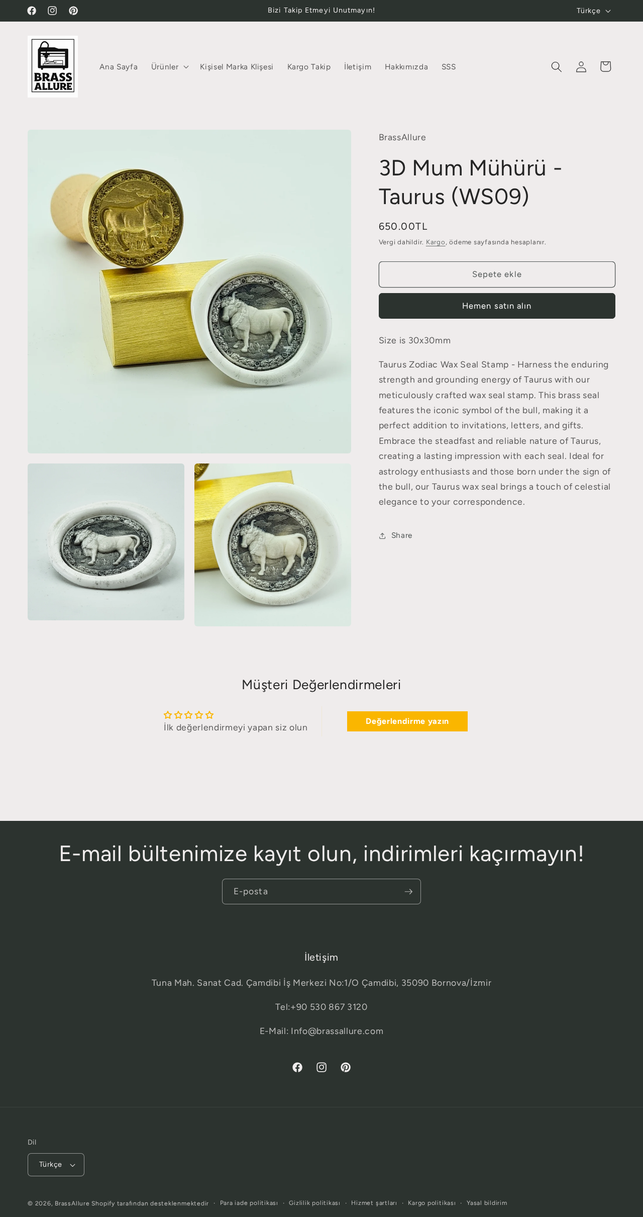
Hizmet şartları (374, 1202)
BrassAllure (72, 1203)
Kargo (436, 242)
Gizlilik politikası (315, 1202)
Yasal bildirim (487, 1202)
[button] (169, 66)
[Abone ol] (408, 892)
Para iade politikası (249, 1202)
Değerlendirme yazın (407, 721)
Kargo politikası (432, 1202)
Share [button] (401, 535)
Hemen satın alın (497, 306)
